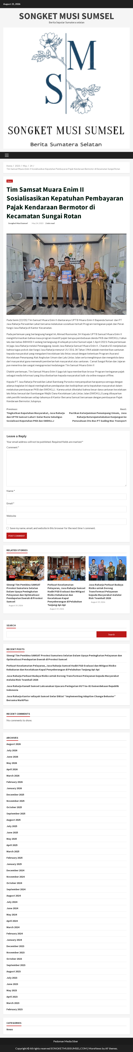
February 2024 (14, 933)
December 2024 (15, 870)
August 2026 (13, 744)
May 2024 (11, 914)
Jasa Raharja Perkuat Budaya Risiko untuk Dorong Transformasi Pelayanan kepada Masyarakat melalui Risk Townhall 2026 (108, 568)
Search (11, 625)
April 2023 (12, 996)
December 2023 (15, 946)
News (9, 181)
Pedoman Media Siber (65, 1041)
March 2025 (12, 851)
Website (11, 515)
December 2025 (15, 794)
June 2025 (12, 832)
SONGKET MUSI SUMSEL (66, 16)
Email (10, 503)
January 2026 (14, 788)
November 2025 (15, 800)
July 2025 (11, 826)
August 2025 (13, 819)
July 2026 (11, 750)
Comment (12, 447)
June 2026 (12, 756)
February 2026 (14, 781)
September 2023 (15, 965)
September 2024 (15, 889)
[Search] (129, 155)
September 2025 (15, 813)
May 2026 (11, 763)
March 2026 (12, 775)
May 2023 (11, 990)
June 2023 (12, 984)
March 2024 (12, 927)
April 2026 (12, 769)
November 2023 (15, 952)
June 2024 (12, 908)
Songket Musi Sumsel (18, 223)
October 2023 (14, 958)
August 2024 (13, 895)
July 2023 (11, 977)
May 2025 (11, 838)
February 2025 (14, 857)
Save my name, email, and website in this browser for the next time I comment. (52, 528)
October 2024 (14, 883)
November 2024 (15, 876)
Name (10, 490)
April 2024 (12, 920)
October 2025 (14, 807)
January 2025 (14, 864)
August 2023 (13, 971)
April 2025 (12, 845)
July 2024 (11, 901)
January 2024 (14, 939)
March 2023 (12, 1003)
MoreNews (95, 1048)
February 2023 (14, 1009)
